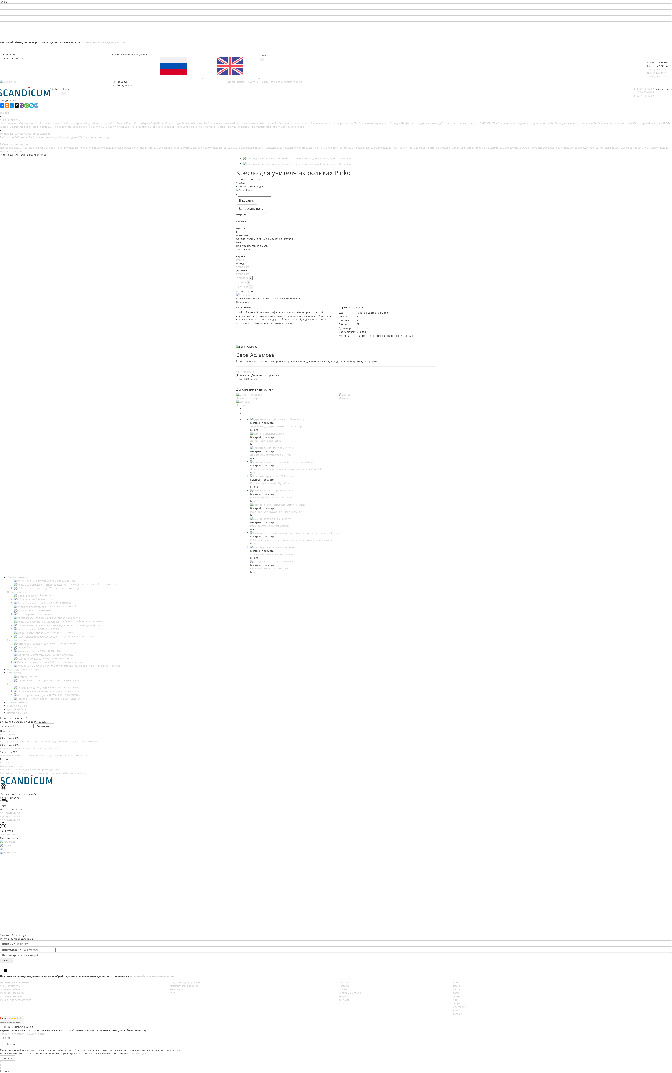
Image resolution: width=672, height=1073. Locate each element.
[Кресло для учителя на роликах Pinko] (297, 158)
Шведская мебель (161, 126)
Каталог (456, 982)
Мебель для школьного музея (638, 147)
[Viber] (22, 105)
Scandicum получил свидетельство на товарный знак (32, 748)
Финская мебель (141, 126)
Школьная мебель (11, 996)
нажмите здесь (139, 1053)
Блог (341, 1003)
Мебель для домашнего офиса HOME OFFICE (467, 123)
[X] (17, 105)
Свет (114, 123)
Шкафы (161, 123)
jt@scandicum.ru (10, 834)
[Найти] (262, 59)
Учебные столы (31, 147)
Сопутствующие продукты (185, 982)
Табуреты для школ (542, 147)
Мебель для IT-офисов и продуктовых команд (413, 123)
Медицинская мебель (53, 123)
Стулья (146, 123)
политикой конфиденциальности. (107, 42)
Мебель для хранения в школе (83, 147)
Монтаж (343, 398)
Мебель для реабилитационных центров (68, 126)
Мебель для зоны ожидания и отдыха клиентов (522, 123)
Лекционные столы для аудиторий (575, 147)
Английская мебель (293, 126)
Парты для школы (11, 147)
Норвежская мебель (248, 126)
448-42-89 (657, 69)
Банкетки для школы (608, 147)
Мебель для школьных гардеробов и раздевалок (269, 147)
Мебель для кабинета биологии (432, 147)
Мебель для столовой (196, 147)
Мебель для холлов (113, 147)
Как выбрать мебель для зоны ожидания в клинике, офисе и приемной (43, 773)
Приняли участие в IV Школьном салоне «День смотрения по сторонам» (44, 755)
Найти (10, 1044)
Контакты (344, 999)
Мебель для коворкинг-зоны (166, 147)
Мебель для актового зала (224, 147)
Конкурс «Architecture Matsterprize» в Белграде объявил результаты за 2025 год (48, 741)
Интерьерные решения (14, 982)
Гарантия (242, 287)
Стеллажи (198, 123)
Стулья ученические (52, 147)
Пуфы (153, 123)
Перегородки (174, 123)
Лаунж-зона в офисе (12, 766)
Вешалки (187, 123)
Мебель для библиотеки (14, 137)
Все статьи (6, 762)
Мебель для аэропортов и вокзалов (572, 123)
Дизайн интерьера (247, 398)
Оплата (241, 282)
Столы (138, 123)
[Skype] (31, 105)
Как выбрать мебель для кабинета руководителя (29, 769)
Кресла (130, 123)
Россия (240, 259)
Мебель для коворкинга (218, 123)
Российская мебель (224, 126)
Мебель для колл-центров (370, 123)
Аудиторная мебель (137, 147)
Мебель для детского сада (94, 137)
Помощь (344, 982)
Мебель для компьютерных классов (473, 147)
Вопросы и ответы (350, 992)
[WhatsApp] (26, 105)
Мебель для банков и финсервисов (254, 123)
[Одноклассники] (7, 105)
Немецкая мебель (202, 126)
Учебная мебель (10, 123)
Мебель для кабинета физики (317, 147)
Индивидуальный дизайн (81, 123)
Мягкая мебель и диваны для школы (357, 147)
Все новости (7, 734)
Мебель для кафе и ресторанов (112, 126)
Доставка (242, 277)
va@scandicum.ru (246, 371)
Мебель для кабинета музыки (512, 147)
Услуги (343, 996)
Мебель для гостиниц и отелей (294, 123)
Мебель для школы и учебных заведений (54, 137)
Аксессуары (104, 123)
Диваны (121, 123)
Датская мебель (181, 126)
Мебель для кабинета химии (396, 147)
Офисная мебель (30, 123)
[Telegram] (36, 105)
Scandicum (242, 266)
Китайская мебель (271, 126)
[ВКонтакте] (2, 105)
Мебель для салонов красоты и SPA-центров (621, 123)
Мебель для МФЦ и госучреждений (334, 123)
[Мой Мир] (12, 105)
